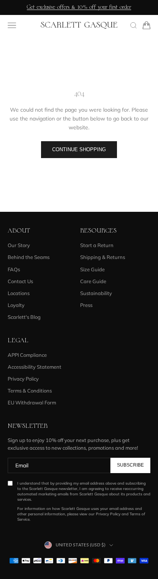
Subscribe (130, 465)
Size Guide (92, 269)
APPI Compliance (27, 355)
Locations (19, 293)
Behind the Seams (28, 257)
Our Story (19, 245)
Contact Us (20, 281)
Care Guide (93, 281)
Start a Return (97, 245)
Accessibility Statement (34, 367)
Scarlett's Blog (24, 317)
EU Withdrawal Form (32, 402)
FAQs (14, 269)
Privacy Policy (23, 379)
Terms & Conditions (30, 391)
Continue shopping (79, 149)
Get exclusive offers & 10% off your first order (79, 7)
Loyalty (16, 305)
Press (86, 305)
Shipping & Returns (102, 257)
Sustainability (96, 293)
